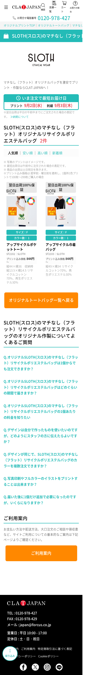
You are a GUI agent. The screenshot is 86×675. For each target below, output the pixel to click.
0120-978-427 (54, 18)
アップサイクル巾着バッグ (61, 233)
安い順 (28, 152)
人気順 (13, 152)
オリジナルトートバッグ (53, 25)
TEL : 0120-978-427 (22, 612)
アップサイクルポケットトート (22, 233)
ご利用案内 (41, 553)
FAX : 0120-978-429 (22, 618)
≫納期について (19, 117)
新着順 (57, 152)
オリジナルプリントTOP (19, 25)
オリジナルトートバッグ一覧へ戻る (41, 300)
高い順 (43, 152)
